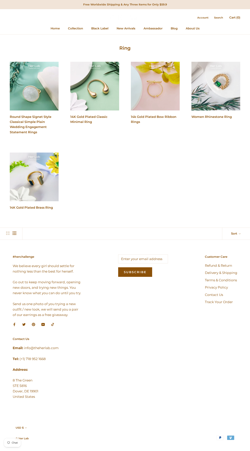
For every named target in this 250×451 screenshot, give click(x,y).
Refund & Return (218, 265)
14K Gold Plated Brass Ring (31, 207)
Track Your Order (219, 302)
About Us (193, 28)
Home (55, 28)
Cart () (234, 17)
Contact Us (214, 295)
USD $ (20, 427)
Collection (75, 28)
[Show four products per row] (14, 233)
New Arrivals (126, 28)
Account (203, 17)
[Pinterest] (33, 324)
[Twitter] (24, 324)
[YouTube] (43, 324)
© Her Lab (22, 438)
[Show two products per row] (8, 233)
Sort (234, 233)
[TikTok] (52, 324)
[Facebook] (14, 324)
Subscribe (135, 272)
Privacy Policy (216, 287)
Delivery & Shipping (221, 273)
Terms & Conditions (221, 280)
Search (218, 17)
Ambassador (153, 28)
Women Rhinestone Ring (211, 117)
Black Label (99, 28)
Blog (174, 28)
